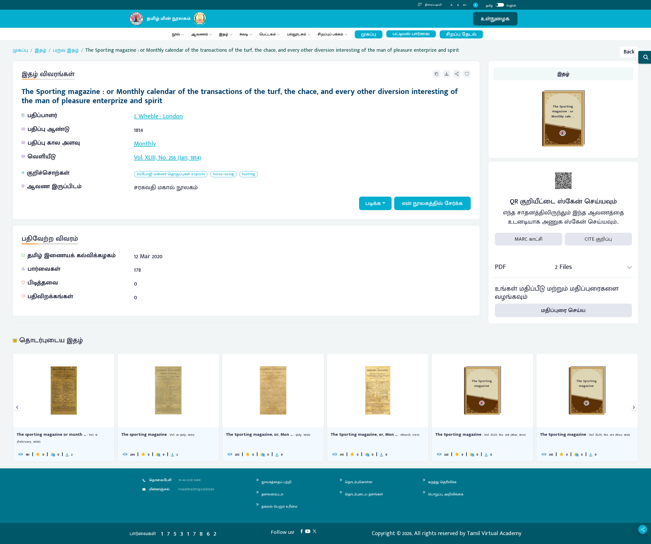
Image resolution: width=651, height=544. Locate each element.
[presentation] (17, 407)
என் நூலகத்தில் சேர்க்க (432, 203)
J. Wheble (146, 116)
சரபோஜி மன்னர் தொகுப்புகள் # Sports (171, 174)
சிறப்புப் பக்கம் (330, 34)
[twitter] (316, 531)
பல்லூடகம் (296, 34)
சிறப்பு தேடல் (461, 34)
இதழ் (223, 34)
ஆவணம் (200, 34)
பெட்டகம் (267, 34)
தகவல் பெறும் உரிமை (279, 506)
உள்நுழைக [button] (495, 18)
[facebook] (303, 531)
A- (452, 5)
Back (629, 52)
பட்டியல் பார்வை (411, 33)
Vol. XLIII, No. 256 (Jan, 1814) (167, 158)
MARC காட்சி (528, 239)
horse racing (223, 174)
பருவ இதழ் (66, 50)
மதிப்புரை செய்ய (563, 310)
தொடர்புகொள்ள (358, 482)
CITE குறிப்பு (598, 239)
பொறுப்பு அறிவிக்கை (445, 494)
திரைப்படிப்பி (433, 5)
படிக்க (373, 203)
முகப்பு (368, 34)
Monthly (145, 144)
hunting (248, 174)
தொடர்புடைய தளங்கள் (364, 494)
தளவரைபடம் (272, 494)
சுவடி (244, 34)
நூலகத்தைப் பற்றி (276, 482)
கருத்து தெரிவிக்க (442, 482)
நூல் (176, 34)
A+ (465, 5)
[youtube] (309, 531)
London (173, 116)
